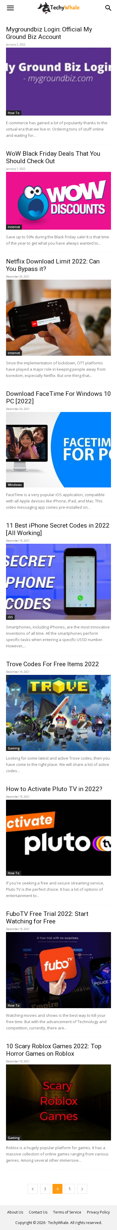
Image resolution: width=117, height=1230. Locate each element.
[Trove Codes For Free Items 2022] (58, 713)
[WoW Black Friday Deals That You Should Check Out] (58, 201)
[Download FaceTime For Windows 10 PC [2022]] (58, 450)
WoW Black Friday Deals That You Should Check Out (53, 157)
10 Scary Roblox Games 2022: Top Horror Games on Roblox (53, 1050)
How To (14, 113)
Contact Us (38, 1212)
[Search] (108, 8)
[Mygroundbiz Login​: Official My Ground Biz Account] (58, 82)
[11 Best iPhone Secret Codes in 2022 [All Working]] (58, 582)
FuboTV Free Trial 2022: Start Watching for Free (47, 917)
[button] (10, 8)
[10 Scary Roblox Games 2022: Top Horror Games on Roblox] (58, 1102)
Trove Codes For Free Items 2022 (52, 664)
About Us (15, 1212)
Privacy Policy (98, 1212)
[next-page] (82, 1189)
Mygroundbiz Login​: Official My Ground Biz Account (49, 33)
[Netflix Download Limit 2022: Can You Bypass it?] (58, 318)
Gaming (14, 748)
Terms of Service (67, 1212)
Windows (15, 485)
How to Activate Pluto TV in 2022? (54, 789)
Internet (14, 227)
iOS (10, 617)
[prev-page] (33, 1189)
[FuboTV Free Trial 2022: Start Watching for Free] (58, 970)
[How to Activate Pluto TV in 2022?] (58, 838)
